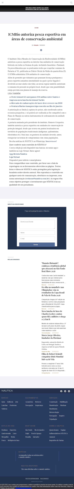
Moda (13, 437)
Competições (46, 373)
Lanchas (4, 405)
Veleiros (4, 409)
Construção (53, 402)
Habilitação (64, 402)
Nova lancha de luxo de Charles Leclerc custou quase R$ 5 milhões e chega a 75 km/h (54, 315)
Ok (16, 488)
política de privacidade (32, 478)
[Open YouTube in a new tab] (41, 50)
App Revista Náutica (18, 154)
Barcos (44, 285)
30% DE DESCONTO (43, 9)
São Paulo (28, 430)
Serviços (53, 398)
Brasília (28, 437)
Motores (38, 402)
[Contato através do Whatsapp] (58, 392)
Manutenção (53, 405)
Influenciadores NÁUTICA (58, 433)
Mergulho (5, 437)
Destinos (5, 430)
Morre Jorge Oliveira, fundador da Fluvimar (51, 336)
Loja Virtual (14, 157)
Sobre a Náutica (56, 426)
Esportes (13, 430)
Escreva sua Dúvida (27, 222)
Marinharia (53, 409)
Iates (3, 402)
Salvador (36, 437)
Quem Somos (53, 430)
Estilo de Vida (8, 426)
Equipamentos (31, 398)
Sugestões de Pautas (56, 440)
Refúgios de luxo (13, 440)
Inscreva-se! (51, 141)
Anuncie (52, 437)
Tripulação (53, 419)
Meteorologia (54, 412)
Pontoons (13, 405)
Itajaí (27, 433)
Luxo (14, 433)
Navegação (29, 405)
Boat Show (30, 426)
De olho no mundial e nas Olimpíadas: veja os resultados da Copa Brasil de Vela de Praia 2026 (53, 291)
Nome (22, 232)
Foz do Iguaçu (36, 433)
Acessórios (29, 402)
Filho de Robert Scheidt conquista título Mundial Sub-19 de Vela (52, 357)
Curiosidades (46, 333)
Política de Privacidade (24, 488)
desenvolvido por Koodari (37, 481)
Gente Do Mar (46, 351)
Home (37, 27)
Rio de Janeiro (39, 430)
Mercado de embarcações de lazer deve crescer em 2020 (36, 103)
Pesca (3, 440)
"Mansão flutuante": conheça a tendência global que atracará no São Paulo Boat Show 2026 (54, 267)
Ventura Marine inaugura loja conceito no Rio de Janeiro (36, 106)
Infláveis (10, 402)
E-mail (22, 238)
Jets (16, 402)
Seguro (61, 416)
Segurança (39, 405)
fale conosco (44, 478)
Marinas (63, 405)
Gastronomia (6, 433)
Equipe (63, 430)
